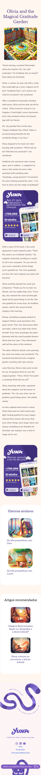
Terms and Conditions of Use (20, 753)
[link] (11, 235)
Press (20, 747)
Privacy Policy (20, 750)
